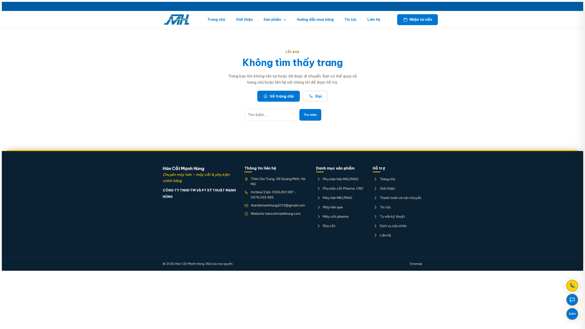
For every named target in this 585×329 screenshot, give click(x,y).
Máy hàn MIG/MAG (337, 198)
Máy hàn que (333, 207)
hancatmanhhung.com (283, 213)
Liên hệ (373, 19)
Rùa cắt (329, 226)
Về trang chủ (282, 96)
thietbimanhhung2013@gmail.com (278, 205)
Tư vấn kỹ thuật (392, 216)
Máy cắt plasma (335, 216)
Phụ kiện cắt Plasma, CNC (343, 188)
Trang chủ (216, 19)
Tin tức (350, 19)
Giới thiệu (244, 19)
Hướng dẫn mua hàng (315, 19)
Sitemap (416, 264)
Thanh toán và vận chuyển (400, 198)
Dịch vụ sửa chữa (393, 226)
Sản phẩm (272, 19)
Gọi (318, 96)
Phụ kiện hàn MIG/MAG (341, 179)
